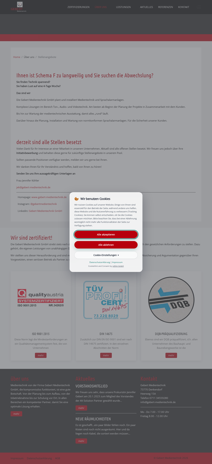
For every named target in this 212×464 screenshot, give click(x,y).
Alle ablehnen (106, 244)
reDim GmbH (118, 266)
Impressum (117, 262)
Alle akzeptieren (106, 234)
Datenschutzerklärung (99, 262)
